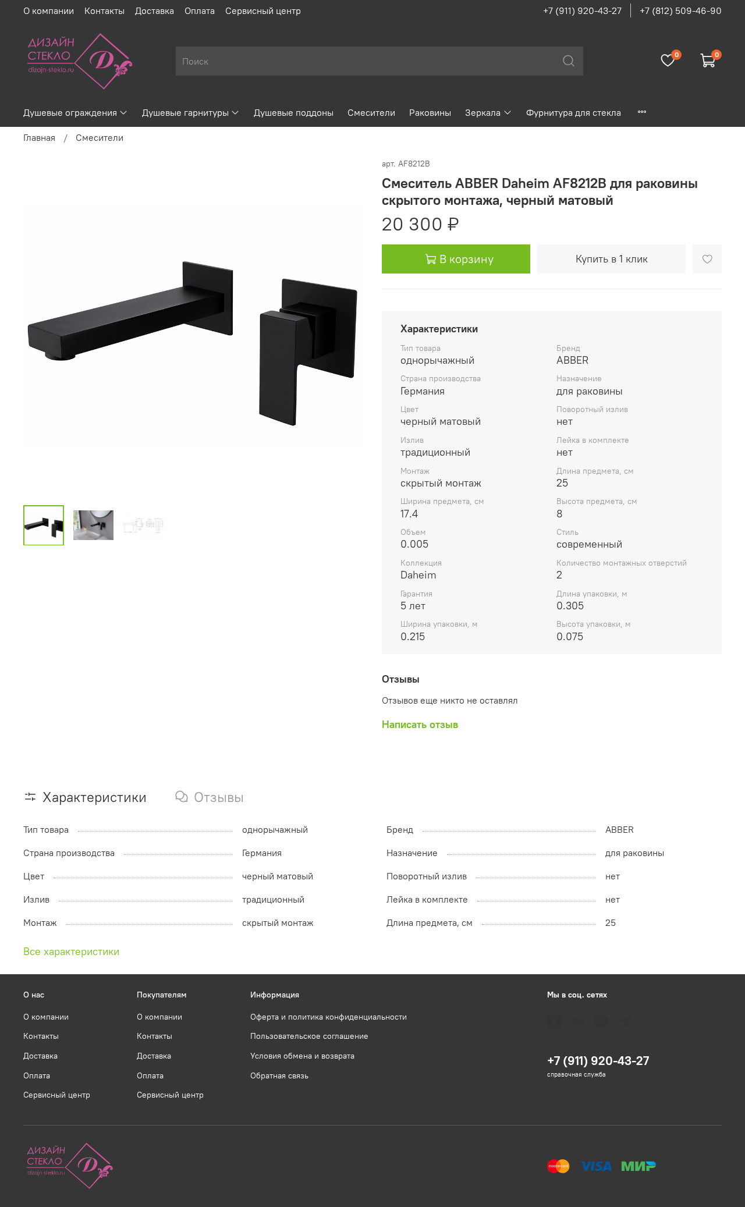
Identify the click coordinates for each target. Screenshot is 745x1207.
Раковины (430, 112)
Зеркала (483, 112)
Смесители (371, 112)
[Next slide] (345, 326)
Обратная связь (279, 1075)
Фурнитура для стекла (573, 112)
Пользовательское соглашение (309, 1036)
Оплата (200, 10)
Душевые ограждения (70, 112)
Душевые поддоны (294, 112)
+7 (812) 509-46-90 (681, 10)
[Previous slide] (42, 326)
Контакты (104, 10)
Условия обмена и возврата (302, 1055)
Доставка (154, 10)
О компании (48, 10)
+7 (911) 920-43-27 (582, 10)
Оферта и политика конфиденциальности (328, 1016)
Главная (39, 137)
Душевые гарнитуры (185, 112)
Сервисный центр (263, 10)
